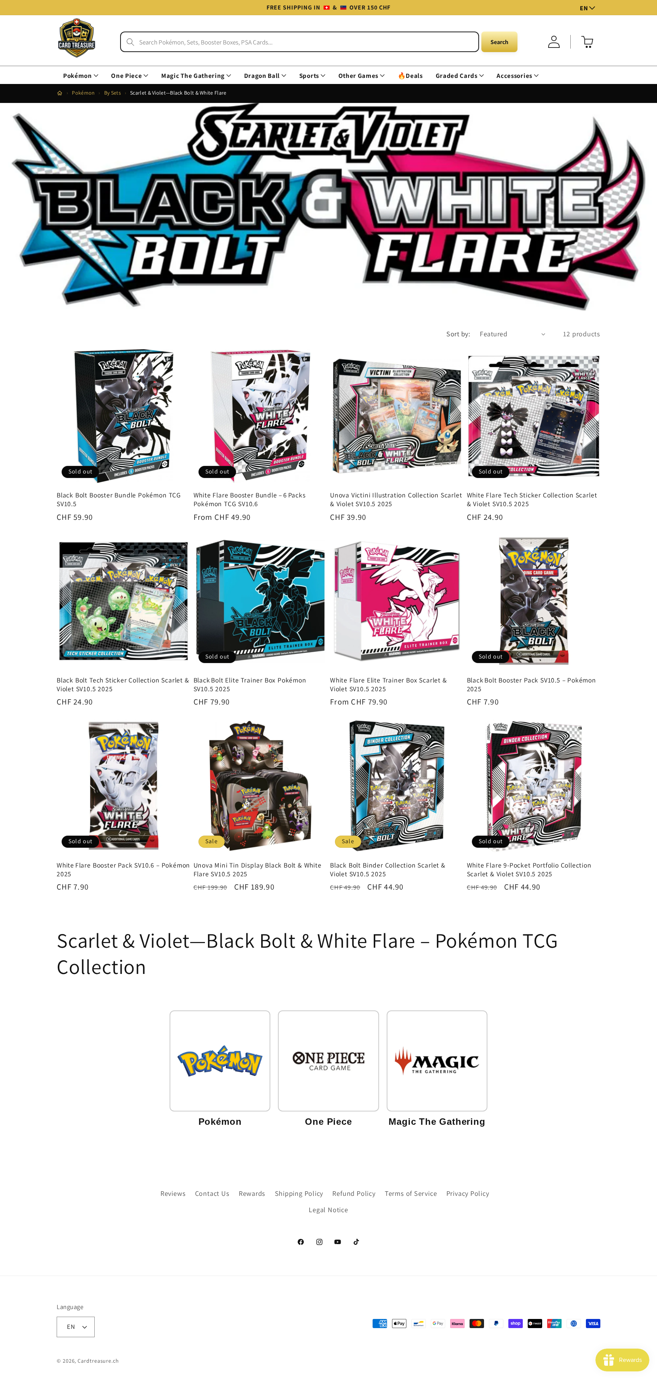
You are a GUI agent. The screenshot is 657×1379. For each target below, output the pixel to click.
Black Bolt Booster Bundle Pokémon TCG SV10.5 (119, 499)
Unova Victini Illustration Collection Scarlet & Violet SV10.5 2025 (396, 499)
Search (499, 42)
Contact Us (212, 1193)
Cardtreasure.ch (98, 1360)
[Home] (60, 93)
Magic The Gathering (193, 76)
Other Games (358, 76)
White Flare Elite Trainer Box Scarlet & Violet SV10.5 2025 (388, 684)
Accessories (514, 76)
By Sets (112, 92)
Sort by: (458, 333)
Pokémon (77, 76)
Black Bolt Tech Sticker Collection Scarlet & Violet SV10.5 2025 (123, 684)
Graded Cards (457, 76)
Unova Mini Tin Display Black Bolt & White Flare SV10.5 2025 (258, 869)
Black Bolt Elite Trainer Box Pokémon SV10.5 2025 (250, 684)
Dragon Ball (262, 76)
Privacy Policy (467, 1193)
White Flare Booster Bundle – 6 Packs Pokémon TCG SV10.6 (250, 499)
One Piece (126, 76)
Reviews (173, 1193)
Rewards (252, 1193)
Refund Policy (353, 1193)
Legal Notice (328, 1209)
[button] (81, 76)
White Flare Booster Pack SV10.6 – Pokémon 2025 (123, 869)
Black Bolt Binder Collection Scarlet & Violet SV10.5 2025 (388, 869)
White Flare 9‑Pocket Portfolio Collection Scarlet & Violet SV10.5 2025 (529, 869)
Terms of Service (411, 1193)
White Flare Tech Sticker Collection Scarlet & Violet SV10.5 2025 (532, 499)
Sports (309, 76)
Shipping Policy (299, 1193)
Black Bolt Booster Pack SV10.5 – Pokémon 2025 (531, 684)
